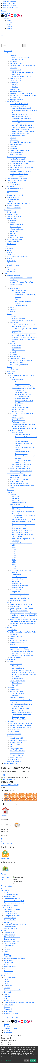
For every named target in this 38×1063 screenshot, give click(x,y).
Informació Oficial (10, 897)
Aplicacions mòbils (10, 967)
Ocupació (7, 1007)
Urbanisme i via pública (11, 1017)
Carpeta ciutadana (10, 920)
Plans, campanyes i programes (14, 903)
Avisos (6, 796)
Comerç (6, 981)
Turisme (6, 1015)
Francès (9, 29)
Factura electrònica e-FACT (13, 909)
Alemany (9, 26)
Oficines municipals (10, 914)
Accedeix (4, 816)
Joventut (6, 998)
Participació (8, 1009)
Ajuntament (5, 890)
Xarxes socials (8, 971)
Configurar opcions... (7, 1060)
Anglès (9, 24)
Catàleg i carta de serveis (12, 916)
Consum (6, 979)
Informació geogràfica (11, 941)
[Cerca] (24, 45)
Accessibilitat (8, 1032)
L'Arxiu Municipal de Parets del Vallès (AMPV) (19, 1003)
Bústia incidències (10, 926)
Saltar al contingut (9, 3)
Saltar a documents (9, 5)
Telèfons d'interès (10, 943)
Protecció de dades (10, 1028)
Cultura (6, 984)
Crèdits (6, 1024)
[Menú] (2, 49)
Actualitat (4, 947)
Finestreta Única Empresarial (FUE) (15, 924)
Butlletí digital (8, 962)
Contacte (4, 11)
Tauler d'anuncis (9, 911)
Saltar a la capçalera (9, 1)
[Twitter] (2, 15)
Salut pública (8, 1011)
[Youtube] (12, 15)
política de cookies (18, 1057)
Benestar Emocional (10, 977)
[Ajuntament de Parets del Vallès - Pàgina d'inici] (12, 39)
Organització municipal (11, 894)
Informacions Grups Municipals (14, 958)
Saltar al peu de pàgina (10, 7)
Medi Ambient (8, 1005)
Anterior (4, 843)
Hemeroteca (8, 973)
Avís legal (7, 1030)
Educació (7, 988)
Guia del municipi (9, 939)
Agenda (6, 794)
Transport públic (9, 935)
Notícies (6, 798)
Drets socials (8, 986)
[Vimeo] (15, 15)
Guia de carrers (6, 13)
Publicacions (8, 800)
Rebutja (26, 1060)
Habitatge (7, 996)
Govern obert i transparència (13, 899)
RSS (5, 969)
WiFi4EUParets (9, 945)
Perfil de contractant (11, 928)
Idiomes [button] (6, 18)
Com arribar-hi (9, 933)
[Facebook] (5, 15)
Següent (9, 843)
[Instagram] (18, 15)
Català (9, 20)
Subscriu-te (5, 859)
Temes (3, 975)
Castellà (9, 22)
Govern (6, 892)
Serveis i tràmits (6, 907)
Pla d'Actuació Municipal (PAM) (14, 901)
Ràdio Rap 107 (8, 960)
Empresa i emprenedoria (12, 990)
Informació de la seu (11, 905)
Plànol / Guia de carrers (12, 937)
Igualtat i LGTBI (9, 1000)
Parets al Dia (8, 956)
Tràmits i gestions (10, 918)
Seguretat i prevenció (11, 1013)
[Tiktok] (21, 15)
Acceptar (33, 1060)
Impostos (7, 922)
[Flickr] (9, 15)
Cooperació (8, 992)
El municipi (4, 930)
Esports (6, 994)
